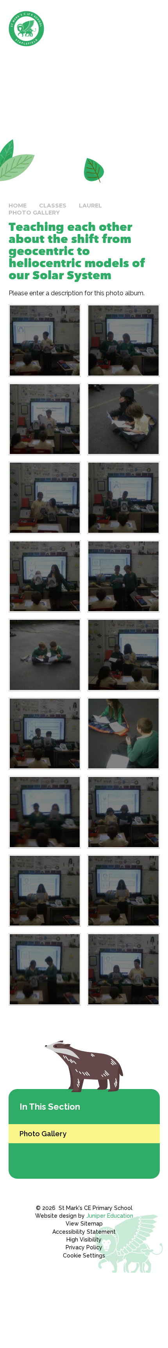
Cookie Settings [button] (84, 1255)
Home (18, 205)
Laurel (90, 205)
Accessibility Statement (84, 1232)
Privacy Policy (84, 1247)
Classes (52, 205)
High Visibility (84, 1239)
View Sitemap (84, 1223)
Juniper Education (109, 1216)
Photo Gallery (34, 212)
